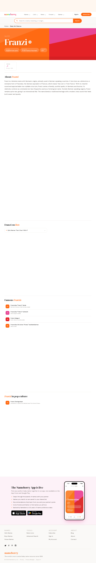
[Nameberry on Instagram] (15, 545)
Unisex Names (9, 539)
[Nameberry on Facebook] (9, 545)
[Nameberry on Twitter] (5, 545)
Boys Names (8, 536)
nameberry (11, 553)
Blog (72, 533)
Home (6, 26)
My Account (53, 539)
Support (38, 559)
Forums (51, 14)
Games (60, 14)
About (73, 536)
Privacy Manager (30, 559)
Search (77, 21)
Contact (74, 539)
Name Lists (30, 533)
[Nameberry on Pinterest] (12, 545)
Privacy (22, 559)
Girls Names (8, 533)
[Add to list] (30, 42)
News (42, 14)
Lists (34, 14)
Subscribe (86, 14)
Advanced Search (32, 536)
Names (26, 14)
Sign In (76, 14)
